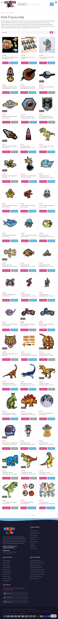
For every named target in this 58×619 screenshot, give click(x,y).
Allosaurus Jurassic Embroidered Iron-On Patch (46, 384)
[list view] (54, 32)
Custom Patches (34, 530)
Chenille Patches (34, 537)
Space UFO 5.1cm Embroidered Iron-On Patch (46, 443)
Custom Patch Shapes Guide (37, 572)
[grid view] (51, 32)
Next (33, 515)
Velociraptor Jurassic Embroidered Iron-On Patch (28, 473)
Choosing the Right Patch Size (37, 569)
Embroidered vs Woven (35, 565)
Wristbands (32, 546)
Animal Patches (6, 567)
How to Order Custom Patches (37, 574)
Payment (29, 611)
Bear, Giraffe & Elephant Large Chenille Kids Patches (10, 57)
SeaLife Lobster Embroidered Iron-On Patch (27, 206)
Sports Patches (6, 576)
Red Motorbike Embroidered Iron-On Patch (27, 324)
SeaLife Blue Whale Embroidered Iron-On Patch (46, 176)
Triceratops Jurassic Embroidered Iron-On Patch (9, 473)
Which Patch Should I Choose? (37, 563)
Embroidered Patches (35, 533)
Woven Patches (34, 535)
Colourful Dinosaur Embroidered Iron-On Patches (47, 502)
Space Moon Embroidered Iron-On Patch (46, 413)
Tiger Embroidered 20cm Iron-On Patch (10, 354)
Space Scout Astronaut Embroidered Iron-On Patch (28, 117)
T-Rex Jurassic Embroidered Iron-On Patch (46, 146)
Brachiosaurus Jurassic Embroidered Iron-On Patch (9, 384)
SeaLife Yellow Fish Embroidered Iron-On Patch (46, 235)
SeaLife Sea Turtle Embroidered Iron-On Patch (9, 265)
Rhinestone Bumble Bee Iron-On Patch (9, 176)
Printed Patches (34, 541)
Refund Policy (23, 613)
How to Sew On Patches (36, 576)
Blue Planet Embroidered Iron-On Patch (47, 87)
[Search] (52, 4)
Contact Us (14, 611)
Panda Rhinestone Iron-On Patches (28, 57)
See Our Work (33, 548)
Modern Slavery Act (36, 611)
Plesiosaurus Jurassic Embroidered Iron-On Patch (27, 384)
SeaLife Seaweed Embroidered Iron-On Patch (46, 295)
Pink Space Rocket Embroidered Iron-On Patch (27, 146)
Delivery (19, 611)
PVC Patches (33, 539)
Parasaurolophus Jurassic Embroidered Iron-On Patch (9, 413)
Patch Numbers (6, 565)
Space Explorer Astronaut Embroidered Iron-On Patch (46, 117)
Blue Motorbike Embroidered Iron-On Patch (46, 324)
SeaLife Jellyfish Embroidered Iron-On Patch (46, 206)
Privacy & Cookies (6, 613)
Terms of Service (15, 613)
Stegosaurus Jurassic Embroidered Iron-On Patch (28, 413)
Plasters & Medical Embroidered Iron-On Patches (29, 354)
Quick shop (5, 63)
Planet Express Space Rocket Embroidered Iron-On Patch (28, 87)
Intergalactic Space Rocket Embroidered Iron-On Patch (9, 87)
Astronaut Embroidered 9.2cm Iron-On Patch (47, 57)
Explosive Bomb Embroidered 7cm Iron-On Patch (28, 176)
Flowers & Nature (7, 572)
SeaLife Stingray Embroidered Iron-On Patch (10, 324)
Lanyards (32, 544)
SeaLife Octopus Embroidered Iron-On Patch (29, 235)
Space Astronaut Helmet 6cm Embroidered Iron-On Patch (10, 443)
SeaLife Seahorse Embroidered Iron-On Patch (28, 295)
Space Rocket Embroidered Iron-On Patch (9, 146)
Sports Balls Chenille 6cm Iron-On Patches (27, 502)
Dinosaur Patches (7, 569)
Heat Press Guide (34, 578)
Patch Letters (6, 563)
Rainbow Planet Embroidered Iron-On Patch (9, 117)
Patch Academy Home (35, 560)
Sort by (4, 32)
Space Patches (6, 574)
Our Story (5, 611)
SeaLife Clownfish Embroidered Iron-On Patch (27, 265)
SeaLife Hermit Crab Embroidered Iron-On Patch (46, 265)
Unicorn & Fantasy (7, 578)
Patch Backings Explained (36, 567)
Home (2, 12)
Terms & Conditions (45, 611)
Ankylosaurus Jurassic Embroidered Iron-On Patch (46, 354)
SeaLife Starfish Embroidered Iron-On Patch (9, 206)
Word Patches (6, 580)
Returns (24, 611)
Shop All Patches (7, 560)
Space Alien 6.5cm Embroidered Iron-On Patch (27, 443)
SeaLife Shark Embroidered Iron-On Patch (9, 235)
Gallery (9, 611)
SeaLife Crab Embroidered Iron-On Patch (9, 295)
